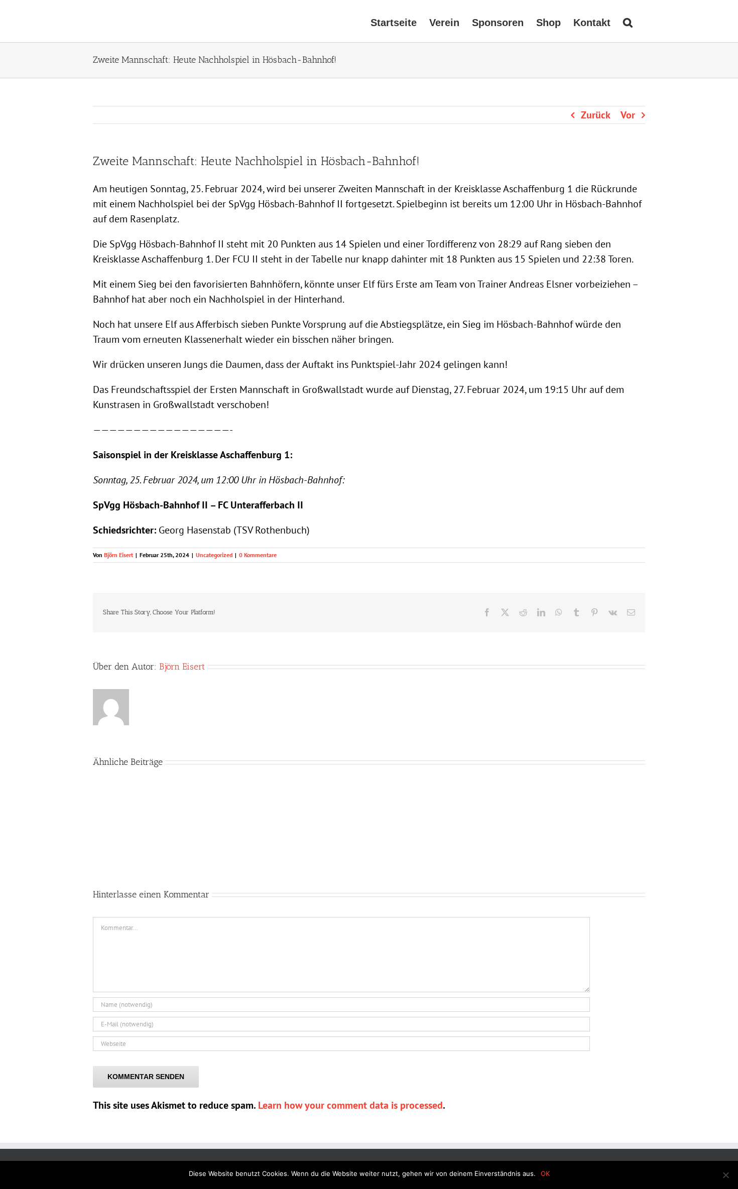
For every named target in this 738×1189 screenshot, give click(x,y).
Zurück (595, 114)
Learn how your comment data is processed (350, 1105)
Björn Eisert (118, 555)
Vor (628, 114)
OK (545, 1173)
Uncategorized (214, 555)
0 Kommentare (258, 555)
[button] (628, 21)
